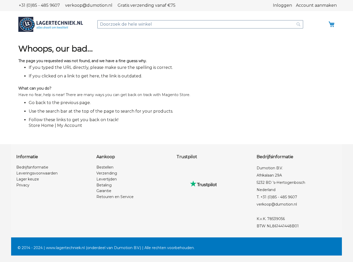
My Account (69, 125)
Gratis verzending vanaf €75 (146, 5)
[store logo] (50, 24)
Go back (37, 102)
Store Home (41, 125)
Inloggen (282, 5)
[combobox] (200, 24)
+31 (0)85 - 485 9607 (39, 5)
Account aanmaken (316, 5)
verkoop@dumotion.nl (88, 5)
